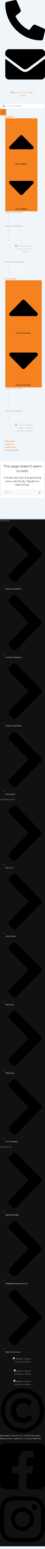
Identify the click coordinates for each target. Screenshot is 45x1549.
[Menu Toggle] (3, 112)
